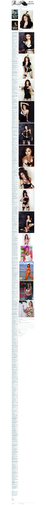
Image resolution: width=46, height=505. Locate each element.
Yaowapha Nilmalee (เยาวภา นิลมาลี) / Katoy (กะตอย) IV (14, 473)
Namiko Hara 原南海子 (14, 265)
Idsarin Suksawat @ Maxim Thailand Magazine (14, 160)
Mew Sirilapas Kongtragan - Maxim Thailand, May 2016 (14, 231)
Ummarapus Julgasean (14, 450)
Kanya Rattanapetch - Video (14, 186)
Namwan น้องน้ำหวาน (14, 270)
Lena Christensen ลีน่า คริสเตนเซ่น (15, 206)
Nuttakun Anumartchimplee (14, 311)
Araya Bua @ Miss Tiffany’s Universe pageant (14, 56)
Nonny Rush (13, 299)
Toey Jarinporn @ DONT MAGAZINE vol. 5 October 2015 (14, 445)
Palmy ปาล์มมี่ (13, 319)
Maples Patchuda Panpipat (14, 216)
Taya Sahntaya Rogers (14, 428)
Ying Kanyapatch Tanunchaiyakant (13, 480)
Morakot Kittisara (13, 261)
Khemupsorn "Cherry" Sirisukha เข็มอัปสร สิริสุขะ (14, 193)
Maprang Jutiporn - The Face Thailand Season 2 (14, 217)
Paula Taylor (13, 337)
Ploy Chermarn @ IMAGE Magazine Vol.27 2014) (14, 357)
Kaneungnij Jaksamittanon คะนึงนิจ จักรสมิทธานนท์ (14, 183)
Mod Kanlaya (13, 242)
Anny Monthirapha (13, 50)
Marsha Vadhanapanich (14, 220)
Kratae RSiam (13, 201)
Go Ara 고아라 (13, 148)
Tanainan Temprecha (14, 420)
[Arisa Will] (26, 20)
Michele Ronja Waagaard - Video (15, 232)
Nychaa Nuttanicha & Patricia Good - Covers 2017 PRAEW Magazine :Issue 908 (14, 314)
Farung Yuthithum (13, 133)
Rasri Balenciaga (13, 375)
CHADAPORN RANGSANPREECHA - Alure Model (14, 97)
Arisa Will (13, 58)
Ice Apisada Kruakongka (14, 159)
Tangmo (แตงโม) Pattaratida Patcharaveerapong (14, 422)
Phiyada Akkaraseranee (14, 342)
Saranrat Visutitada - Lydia (14, 387)
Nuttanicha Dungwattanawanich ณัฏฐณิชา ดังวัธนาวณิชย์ (14, 312)
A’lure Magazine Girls (14, 68)
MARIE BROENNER (13, 219)
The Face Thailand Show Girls (14, 440)
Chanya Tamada (13, 103)
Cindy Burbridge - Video (14, 118)
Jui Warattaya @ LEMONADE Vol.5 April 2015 (14, 180)
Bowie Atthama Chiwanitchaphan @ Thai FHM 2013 (15, 89)
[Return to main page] (23, 5)
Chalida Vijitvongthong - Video (14, 100)
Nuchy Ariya (13, 307)
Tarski (23, 503)
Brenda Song (13, 90)
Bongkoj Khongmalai (13, 85)
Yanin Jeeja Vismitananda (14, 471)
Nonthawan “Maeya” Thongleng (14, 300)
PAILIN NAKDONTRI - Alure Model (15, 318)
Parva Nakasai (13, 327)
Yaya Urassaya (13, 475)
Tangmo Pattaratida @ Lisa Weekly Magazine (14, 426)
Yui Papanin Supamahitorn (14, 486)
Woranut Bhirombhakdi (14, 468)
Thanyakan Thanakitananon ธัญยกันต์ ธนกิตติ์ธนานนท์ (14, 438)
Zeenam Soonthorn (13, 488)
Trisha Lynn (13, 447)
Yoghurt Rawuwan (13, 483)
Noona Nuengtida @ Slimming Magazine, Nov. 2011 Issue (14, 304)
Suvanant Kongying (13, 413)
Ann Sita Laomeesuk (13, 48)
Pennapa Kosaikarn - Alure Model (15, 341)
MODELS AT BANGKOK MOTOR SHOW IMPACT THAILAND (14, 244)
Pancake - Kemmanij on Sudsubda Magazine (14, 321)
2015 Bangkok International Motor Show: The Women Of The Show (15, 32)
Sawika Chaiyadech (13, 388)
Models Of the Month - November (15, 254)
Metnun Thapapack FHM (14, 228)
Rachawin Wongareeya (14, 373)
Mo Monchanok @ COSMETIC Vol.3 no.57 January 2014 (14, 241)
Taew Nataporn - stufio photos (14, 416)
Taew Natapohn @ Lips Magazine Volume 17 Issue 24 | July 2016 (15, 415)
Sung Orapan (13, 407)
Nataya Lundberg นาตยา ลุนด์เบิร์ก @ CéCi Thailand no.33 (15, 283)
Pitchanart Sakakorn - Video (14, 353)
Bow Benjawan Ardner (14, 88)
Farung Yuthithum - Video (14, 134)
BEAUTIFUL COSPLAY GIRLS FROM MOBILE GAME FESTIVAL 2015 (15, 76)
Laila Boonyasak (13, 204)
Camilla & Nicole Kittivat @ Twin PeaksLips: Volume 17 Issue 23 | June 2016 (14, 94)
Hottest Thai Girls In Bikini (14, 158)
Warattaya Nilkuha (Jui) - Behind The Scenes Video (14, 458)
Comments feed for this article (31, 319)
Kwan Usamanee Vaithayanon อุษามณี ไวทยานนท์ (14, 203)
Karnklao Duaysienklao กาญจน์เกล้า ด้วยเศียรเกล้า (14, 188)
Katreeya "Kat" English (14, 190)
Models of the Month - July (14, 251)
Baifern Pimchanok (13, 69)
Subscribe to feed (13, 503)
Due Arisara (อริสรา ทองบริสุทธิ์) (14, 125)
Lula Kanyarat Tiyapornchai (14, 210)
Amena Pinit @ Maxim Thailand (14, 39)
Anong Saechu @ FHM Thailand (14, 51)
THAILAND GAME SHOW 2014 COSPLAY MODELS (14, 436)
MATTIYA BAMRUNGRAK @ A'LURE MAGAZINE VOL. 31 (14, 224)
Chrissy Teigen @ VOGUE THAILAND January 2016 (14, 116)
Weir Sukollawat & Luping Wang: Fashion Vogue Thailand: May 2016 (14, 461)
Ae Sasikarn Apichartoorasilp (14, 35)
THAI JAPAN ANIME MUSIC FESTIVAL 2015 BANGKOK (14, 431)
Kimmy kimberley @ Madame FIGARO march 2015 (14, 198)
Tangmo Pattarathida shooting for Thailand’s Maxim (15, 425)
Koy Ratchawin (13, 200)
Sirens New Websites (14, 391)
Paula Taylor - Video (13, 338)
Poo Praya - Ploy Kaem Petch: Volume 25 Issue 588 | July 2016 (14, 360)
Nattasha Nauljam (13, 285)
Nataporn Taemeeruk (14, 281)
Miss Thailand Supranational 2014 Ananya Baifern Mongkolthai (15, 239)
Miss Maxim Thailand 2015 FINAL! (15, 238)
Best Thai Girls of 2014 (14, 83)
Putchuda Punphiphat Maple (14, 372)
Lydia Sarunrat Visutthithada (14, 211)
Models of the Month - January (14, 250)
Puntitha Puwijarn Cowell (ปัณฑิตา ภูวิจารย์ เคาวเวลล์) (15, 370)
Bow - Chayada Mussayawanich (14, 87)
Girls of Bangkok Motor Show (14, 147)
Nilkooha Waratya (13, 292)
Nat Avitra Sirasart (13, 278)
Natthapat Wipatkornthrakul (14, 287)
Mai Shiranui (13, 215)
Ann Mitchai (13, 47)
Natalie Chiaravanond (14, 279)
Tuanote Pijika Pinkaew (14, 448)
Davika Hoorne (13, 122)
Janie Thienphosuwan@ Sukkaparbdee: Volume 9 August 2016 (14, 172)
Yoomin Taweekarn (13, 484)
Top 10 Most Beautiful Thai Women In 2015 (14, 446)
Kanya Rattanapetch (13, 185)
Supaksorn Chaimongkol (14, 410)
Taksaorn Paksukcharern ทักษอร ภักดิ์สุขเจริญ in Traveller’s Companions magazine (14, 418)
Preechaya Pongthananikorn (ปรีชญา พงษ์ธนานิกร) (14, 367)
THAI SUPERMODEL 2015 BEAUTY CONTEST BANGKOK (14, 435)
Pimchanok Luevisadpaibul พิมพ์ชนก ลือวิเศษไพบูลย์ (14, 350)
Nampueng (13, 266)
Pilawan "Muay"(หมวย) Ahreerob (14, 346)
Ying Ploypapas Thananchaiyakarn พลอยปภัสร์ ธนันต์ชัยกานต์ (14, 482)
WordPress (22, 503)
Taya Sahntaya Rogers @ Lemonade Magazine (14, 429)
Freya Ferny (13, 141)
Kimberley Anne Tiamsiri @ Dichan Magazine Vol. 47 (14, 196)
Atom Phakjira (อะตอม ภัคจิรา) (14, 63)
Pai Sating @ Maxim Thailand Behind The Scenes (14, 317)
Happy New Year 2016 (14, 155)
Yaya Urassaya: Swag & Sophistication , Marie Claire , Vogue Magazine (14, 478)
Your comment (20, 323)
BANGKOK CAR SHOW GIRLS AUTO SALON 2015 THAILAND (14, 72)
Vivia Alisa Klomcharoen (14, 454)
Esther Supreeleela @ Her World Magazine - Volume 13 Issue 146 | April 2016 (15, 127)
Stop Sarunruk (13, 403)
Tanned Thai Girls (13, 427)
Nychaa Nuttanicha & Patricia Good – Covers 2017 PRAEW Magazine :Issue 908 (15, 493)
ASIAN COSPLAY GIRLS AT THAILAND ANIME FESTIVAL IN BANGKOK (14, 61)
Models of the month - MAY (14, 253)
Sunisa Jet (13, 409)
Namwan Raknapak (13, 269)
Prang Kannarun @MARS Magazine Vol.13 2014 (14, 365)
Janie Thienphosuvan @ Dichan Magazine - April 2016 (14, 170)
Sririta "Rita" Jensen (13, 400)
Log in (12, 498)
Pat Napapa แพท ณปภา (14, 328)
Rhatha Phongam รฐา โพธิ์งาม (14, 376)
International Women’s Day (14, 161)
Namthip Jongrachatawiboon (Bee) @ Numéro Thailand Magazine (14, 268)
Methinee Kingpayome (14, 227)
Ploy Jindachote (13, 358)
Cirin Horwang (13, 119)
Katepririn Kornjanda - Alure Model (15, 189)
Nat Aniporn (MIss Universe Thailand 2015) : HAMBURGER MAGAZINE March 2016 (14, 277)
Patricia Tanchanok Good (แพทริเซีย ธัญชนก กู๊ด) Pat (14, 333)
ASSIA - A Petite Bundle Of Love (14, 62)
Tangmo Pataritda (13, 424)
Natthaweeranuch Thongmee (14, 288)
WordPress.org (13, 500)
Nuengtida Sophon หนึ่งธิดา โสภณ (15, 308)
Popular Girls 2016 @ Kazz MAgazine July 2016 (14, 362)
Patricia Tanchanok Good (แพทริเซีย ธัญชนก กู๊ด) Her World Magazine (15, 494)
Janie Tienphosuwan (13, 173)
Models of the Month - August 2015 (15, 246)
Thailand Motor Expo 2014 (14, 437)
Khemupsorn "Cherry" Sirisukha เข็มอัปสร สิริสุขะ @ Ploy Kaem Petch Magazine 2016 (14, 195)
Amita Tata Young (13, 40)
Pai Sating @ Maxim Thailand (14, 316)
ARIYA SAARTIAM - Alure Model (14, 59)
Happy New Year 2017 (14, 156)
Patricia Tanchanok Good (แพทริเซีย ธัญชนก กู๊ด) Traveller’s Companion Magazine (15, 492)
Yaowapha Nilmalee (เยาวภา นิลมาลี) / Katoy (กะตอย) (14, 472)
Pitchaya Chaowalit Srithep (14, 354)
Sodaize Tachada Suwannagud (14, 397)
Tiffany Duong (13, 443)
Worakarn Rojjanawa (14, 465)
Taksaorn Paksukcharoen (14, 419)
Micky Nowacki (13, 234)
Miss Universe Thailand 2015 (14, 240)
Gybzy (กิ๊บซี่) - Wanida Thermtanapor (14, 151)
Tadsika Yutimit (13, 414)
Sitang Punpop (13, 396)
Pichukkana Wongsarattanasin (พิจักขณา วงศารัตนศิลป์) (15, 344)
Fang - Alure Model (13, 131)
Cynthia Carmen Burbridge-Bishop (15, 121)
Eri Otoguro (13, 126)
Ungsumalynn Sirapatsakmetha (14, 451)
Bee (12, 77)
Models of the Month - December (14, 247)
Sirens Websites (13, 392)
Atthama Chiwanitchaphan (14, 66)
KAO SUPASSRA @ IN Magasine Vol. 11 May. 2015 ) (15, 187)
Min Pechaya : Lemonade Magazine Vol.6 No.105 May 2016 (15, 237)
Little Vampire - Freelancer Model (15, 207)
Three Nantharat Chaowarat (14, 441)
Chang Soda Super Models (14, 101)
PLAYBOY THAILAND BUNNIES (14, 356)
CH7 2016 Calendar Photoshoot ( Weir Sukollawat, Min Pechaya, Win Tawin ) (15, 96)
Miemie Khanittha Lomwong (14, 235)
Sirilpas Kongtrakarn (13, 394)
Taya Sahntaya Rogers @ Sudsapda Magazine (14, 430)
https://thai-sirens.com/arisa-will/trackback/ (24, 320)
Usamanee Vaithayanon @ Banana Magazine (14, 453)
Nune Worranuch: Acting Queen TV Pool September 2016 (14, 309)
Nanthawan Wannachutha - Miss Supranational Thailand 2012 (14, 274)
